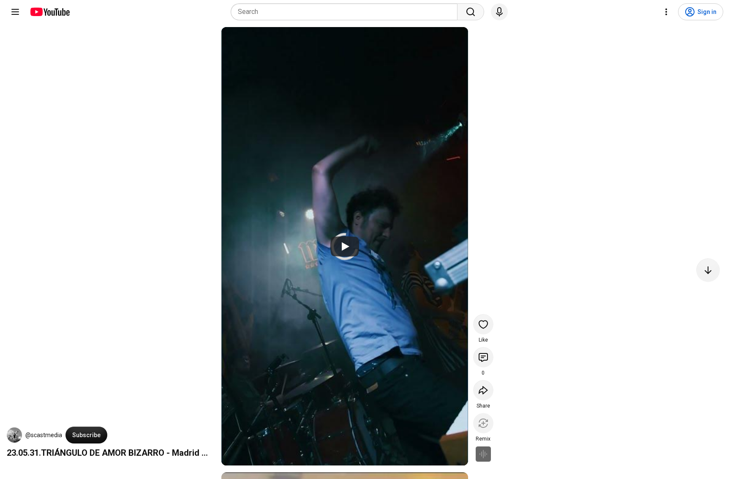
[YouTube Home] (50, 12)
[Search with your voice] (499, 11)
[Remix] (483, 423)
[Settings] (666, 12)
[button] (14, 435)
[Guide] (15, 12)
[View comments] (483, 357)
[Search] (470, 11)
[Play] (344, 246)
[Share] (483, 390)
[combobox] (346, 12)
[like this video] (483, 324)
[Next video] (708, 270)
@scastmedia (43, 435)
